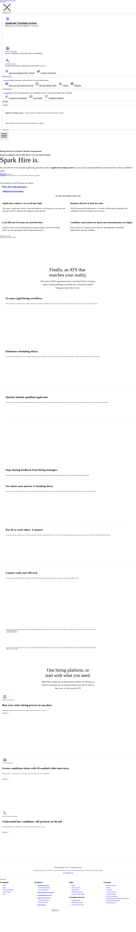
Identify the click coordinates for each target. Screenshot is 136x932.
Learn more (4, 713)
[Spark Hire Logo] (3, 1)
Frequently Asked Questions (78, 894)
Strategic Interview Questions (113, 900)
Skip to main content (4, 0)
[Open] (4, 135)
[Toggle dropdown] (9, 12)
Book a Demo (70, 658)
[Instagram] (45, 930)
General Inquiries (7, 891)
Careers (4, 887)
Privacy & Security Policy (64, 909)
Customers (6, 93)
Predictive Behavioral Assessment (45, 892)
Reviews (108, 887)
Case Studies (109, 889)
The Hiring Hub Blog (111, 894)
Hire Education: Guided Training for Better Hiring (117, 898)
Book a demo (6, 129)
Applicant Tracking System (21, 22)
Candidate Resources (111, 902)
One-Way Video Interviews (15, 187)
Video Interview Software (43, 885)
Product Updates (41, 905)
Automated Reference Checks (44, 895)
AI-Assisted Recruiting (44, 900)
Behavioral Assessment (10, 63)
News (4, 894)
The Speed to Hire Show (112, 896)
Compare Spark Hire (111, 891)
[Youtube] (32, 919)
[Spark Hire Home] (3, 879)
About (4, 885)
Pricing (5, 101)
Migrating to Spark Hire (77, 891)
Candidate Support (76, 900)
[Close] (7, 7)
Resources (6, 80)
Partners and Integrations (8, 889)
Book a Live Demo (76, 887)
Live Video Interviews (44, 889)
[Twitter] (32, 930)
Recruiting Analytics (43, 902)
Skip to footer (12, 0)
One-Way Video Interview (11, 51)
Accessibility (77, 909)
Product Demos (75, 889)
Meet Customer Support (77, 902)
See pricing (64, 658)
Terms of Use (72, 909)
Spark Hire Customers (111, 885)
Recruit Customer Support (78, 904)
